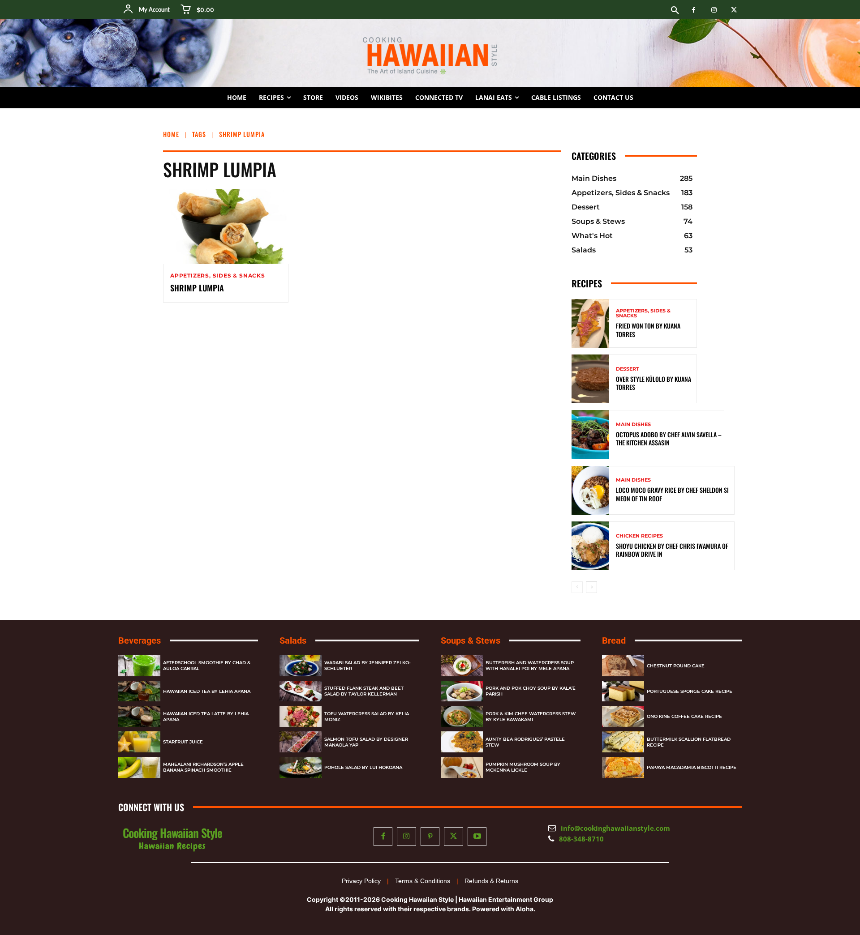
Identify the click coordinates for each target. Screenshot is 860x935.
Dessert (627, 369)
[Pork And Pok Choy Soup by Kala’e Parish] (462, 691)
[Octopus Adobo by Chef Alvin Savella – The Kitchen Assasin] (590, 434)
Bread (614, 640)
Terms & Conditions (422, 880)
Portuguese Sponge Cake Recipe (689, 691)
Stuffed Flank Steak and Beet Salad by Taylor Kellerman (364, 691)
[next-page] (591, 587)
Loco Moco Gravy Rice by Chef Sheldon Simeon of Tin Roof (672, 494)
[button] (675, 10)
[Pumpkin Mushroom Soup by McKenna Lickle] (462, 767)
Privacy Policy (361, 880)
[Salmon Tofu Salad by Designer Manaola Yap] (301, 741)
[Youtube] (477, 836)
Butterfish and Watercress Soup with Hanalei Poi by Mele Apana (530, 665)
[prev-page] (577, 587)
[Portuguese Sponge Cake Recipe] (623, 691)
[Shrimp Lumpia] (225, 226)
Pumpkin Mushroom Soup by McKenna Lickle (523, 767)
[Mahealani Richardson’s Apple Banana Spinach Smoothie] (139, 767)
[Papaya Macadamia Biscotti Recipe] (623, 767)
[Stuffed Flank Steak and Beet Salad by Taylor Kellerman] (301, 691)
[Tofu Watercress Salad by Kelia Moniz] (301, 716)
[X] (734, 10)
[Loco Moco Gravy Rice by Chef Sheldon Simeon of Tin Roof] (590, 490)
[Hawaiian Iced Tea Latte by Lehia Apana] (139, 716)
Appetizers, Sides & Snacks (217, 275)
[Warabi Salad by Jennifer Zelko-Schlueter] (301, 665)
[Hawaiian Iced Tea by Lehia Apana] (139, 691)
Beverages (139, 640)
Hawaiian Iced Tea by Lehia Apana (206, 691)
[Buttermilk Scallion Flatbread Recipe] (623, 741)
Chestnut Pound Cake (676, 666)
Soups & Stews (470, 640)
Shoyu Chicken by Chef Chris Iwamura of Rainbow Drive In (673, 550)
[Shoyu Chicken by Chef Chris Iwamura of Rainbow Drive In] (590, 545)
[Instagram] (714, 10)
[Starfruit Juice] (139, 741)
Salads (293, 640)
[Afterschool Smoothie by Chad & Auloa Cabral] (139, 665)
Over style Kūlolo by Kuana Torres (653, 383)
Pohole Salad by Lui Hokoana (363, 767)
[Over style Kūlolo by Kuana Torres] (590, 378)
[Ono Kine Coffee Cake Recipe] (623, 716)
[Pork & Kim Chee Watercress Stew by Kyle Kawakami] (462, 716)
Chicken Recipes (639, 536)
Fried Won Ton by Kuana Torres (648, 329)
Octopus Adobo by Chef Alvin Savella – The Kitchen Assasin (669, 438)
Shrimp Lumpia (197, 288)
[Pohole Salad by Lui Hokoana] (301, 767)
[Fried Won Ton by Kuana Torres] (590, 323)
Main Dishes (633, 424)
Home (171, 134)
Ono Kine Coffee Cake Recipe (684, 716)
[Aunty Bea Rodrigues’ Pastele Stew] (462, 741)
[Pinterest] (430, 836)
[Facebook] (693, 10)
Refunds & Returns (491, 880)
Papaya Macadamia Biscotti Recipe (691, 767)
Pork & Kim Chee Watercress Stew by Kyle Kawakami (531, 716)
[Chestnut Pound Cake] (623, 665)
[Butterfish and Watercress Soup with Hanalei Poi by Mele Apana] (462, 665)
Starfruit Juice (183, 742)
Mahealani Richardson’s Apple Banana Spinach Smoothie (203, 767)
